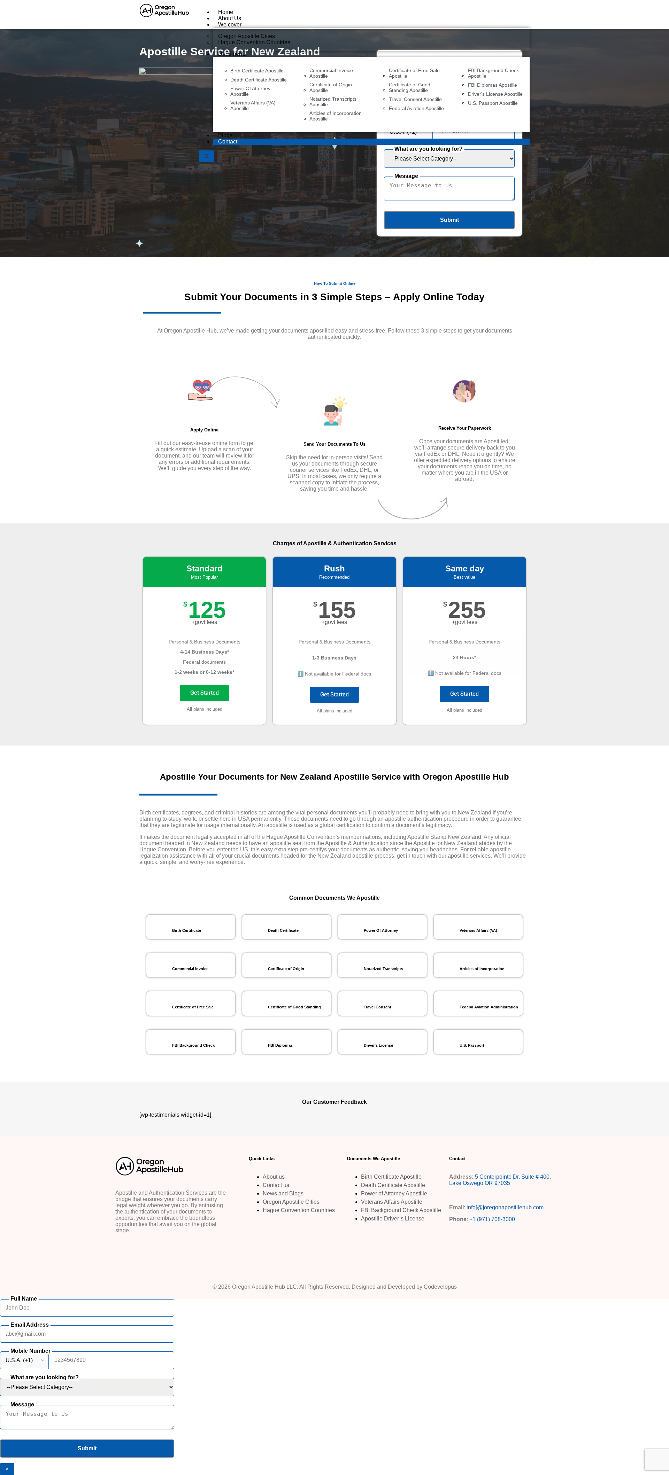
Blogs (225, 135)
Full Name (23, 1299)
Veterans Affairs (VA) (478, 930)
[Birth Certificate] (158, 927)
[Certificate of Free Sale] (158, 1003)
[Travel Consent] (350, 1003)
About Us (229, 18)
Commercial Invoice (190, 969)
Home (225, 12)
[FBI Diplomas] (254, 1042)
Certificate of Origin (286, 969)
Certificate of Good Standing (294, 1007)
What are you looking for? (428, 149)
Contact (227, 142)
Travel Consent (377, 1007)
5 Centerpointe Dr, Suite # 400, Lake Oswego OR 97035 (500, 1180)
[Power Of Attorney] (350, 927)
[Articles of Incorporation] (446, 965)
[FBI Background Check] (158, 1042)
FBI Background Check (193, 1045)
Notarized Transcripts (383, 969)
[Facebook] (124, 1248)
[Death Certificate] (254, 927)
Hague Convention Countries (254, 42)
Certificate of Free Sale (193, 1007)
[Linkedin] (165, 1248)
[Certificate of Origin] (254, 965)
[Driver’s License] (350, 1042)
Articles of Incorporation (482, 969)
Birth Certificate (186, 930)
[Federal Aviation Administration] (446, 1003)
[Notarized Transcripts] (350, 965)
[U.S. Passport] (446, 1042)
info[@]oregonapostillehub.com (505, 1207)
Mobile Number (30, 1351)
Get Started (204, 692)
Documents (232, 54)
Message (406, 176)
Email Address (29, 1325)
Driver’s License (378, 1045)
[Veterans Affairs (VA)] (446, 927)
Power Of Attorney (381, 930)
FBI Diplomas (280, 1045)
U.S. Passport (472, 1045)
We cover (229, 25)
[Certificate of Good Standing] (254, 1003)
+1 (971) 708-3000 (492, 1219)
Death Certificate (283, 930)
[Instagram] (144, 1248)
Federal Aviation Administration (489, 1007)
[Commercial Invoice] (158, 965)
